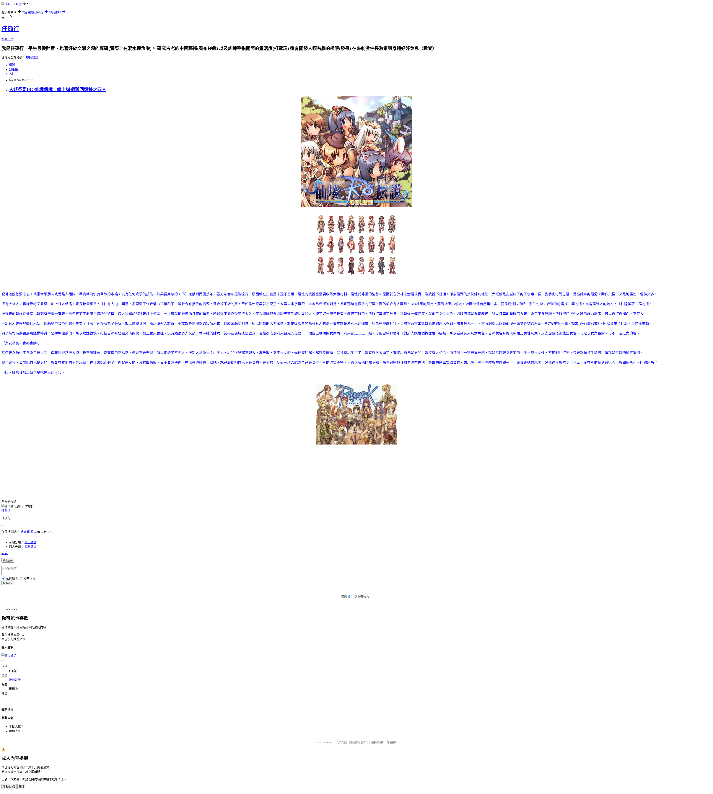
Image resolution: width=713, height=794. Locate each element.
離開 (21, 786)
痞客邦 (25, 531)
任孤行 (10, 28)
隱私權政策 (377, 742)
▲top (4, 553)
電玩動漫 (30, 542)
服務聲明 (392, 742)
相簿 (12, 64)
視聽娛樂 (32, 57)
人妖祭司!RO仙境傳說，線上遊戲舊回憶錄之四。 (57, 89)
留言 (33, 531)
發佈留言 (8, 583)
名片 (12, 73)
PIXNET (329, 742)
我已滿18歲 (9, 786)
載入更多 (8, 560)
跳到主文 (7, 39)
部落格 (13, 69)
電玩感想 (30, 546)
